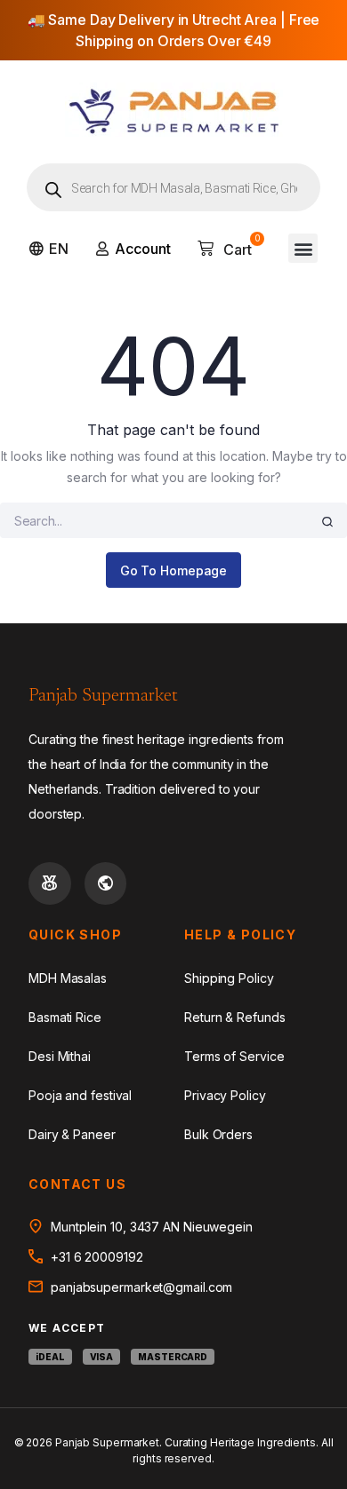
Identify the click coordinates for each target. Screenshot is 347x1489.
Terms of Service (234, 1056)
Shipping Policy (229, 978)
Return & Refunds (234, 1017)
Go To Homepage (174, 570)
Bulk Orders (218, 1134)
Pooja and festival (80, 1095)
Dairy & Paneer (72, 1134)
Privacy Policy (225, 1095)
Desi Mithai (59, 1056)
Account (143, 248)
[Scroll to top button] (318, 1418)
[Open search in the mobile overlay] (173, 187)
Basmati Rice (64, 1017)
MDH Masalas (67, 978)
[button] (303, 248)
